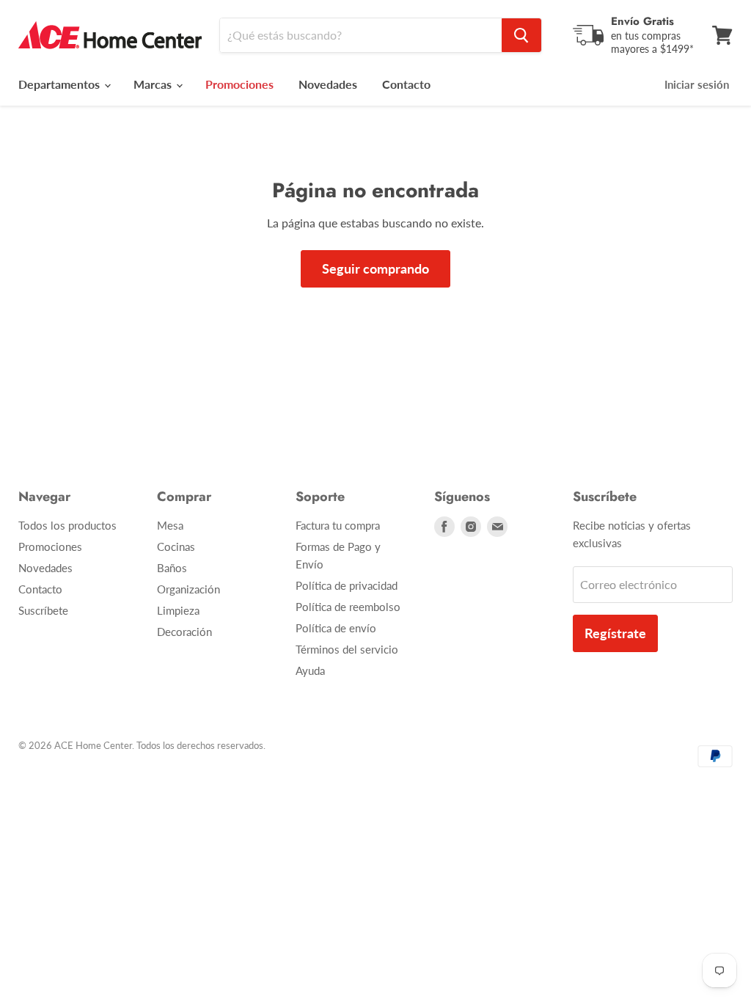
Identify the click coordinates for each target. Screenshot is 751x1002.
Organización (188, 589)
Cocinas (176, 546)
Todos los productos (67, 525)
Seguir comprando (375, 268)
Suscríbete (43, 610)
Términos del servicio (347, 649)
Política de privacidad (347, 585)
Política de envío (336, 628)
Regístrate (615, 633)
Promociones (50, 546)
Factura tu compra (338, 525)
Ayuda (310, 670)
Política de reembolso (348, 606)
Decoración (184, 631)
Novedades (327, 84)
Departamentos (60, 84)
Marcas (154, 84)
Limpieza (178, 610)
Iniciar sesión (696, 84)
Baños (172, 567)
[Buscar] (521, 35)
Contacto (406, 84)
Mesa (170, 525)
